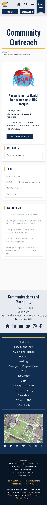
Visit (23, 371)
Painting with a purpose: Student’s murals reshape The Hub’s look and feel (21, 250)
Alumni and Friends (23, 351)
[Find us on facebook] (40, 327)
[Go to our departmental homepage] (7, 327)
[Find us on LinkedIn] (15, 327)
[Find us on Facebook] (42, 445)
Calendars (23, 395)
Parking (23, 361)
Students (24, 342)
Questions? (23, 461)
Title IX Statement (14, 481)
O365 (24, 380)
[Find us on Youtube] (23, 445)
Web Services (31, 484)
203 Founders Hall (23, 308)
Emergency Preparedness (23, 366)
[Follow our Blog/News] (11, 445)
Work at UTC (23, 400)
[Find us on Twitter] (28, 327)
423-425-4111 (25, 319)
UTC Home (10, 194)
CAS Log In (23, 405)
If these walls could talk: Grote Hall (21, 214)
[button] (26, 4)
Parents (23, 356)
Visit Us (10, 11)
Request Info (27, 11)
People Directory (23, 390)
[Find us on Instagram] (35, 327)
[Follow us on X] (30, 445)
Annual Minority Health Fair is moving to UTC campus (23, 99)
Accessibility (17, 484)
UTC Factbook (12, 188)
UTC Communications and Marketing (23, 182)
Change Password (23, 385)
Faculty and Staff (23, 346)
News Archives (12, 176)
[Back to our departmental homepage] (5, 445)
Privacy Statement (32, 481)
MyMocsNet (23, 376)
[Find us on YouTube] (21, 327)
